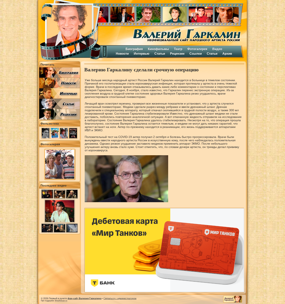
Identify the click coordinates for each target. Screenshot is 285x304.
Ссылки (195, 53)
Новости (122, 53)
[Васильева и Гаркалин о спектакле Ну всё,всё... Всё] (59, 228)
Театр (178, 49)
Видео (217, 49)
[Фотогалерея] (59, 178)
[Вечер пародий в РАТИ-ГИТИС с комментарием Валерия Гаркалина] (47, 228)
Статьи (159, 53)
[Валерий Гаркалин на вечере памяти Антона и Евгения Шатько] (59, 194)
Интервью (141, 53)
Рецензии (177, 53)
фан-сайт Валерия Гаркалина (84, 298)
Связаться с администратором (119, 298)
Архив (227, 53)
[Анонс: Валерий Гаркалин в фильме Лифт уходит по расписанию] (72, 194)
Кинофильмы (158, 49)
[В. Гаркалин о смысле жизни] (60, 222)
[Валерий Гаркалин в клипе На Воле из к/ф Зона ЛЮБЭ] (72, 228)
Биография (134, 49)
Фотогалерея (197, 49)
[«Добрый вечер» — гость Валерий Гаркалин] (47, 194)
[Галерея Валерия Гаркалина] (174, 13)
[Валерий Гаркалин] (69, 30)
